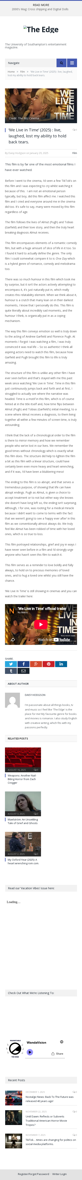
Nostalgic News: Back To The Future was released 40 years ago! (50, 1099)
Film (74, 153)
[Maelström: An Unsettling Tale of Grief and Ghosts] (23, 803)
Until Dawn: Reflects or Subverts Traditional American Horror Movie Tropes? (46, 1121)
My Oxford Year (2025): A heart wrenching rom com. (23, 861)
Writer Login (59, 1174)
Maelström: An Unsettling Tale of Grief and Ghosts (23, 821)
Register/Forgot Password (33, 1174)
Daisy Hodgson (35, 695)
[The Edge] (41, 28)
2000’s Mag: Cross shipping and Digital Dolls (40, 9)
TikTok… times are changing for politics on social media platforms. (51, 1142)
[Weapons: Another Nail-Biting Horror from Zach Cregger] (23, 759)
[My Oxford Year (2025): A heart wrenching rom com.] (23, 843)
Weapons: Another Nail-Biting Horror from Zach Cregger (22, 779)
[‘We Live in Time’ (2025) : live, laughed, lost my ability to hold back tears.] (41, 106)
